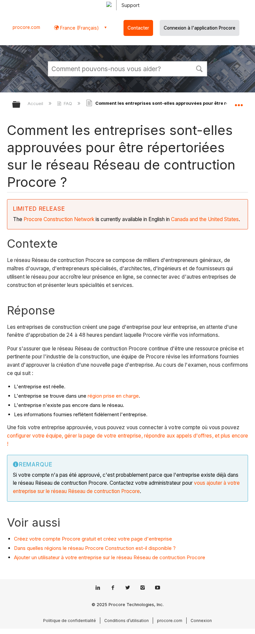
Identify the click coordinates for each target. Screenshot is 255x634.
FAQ (67, 103)
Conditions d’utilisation (126, 620)
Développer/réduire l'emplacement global (239, 102)
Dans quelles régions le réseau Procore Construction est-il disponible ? (95, 548)
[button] (199, 68)
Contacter (138, 28)
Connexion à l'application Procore (199, 28)
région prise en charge (113, 396)
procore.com (26, 27)
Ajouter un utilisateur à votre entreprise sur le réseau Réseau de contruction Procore (109, 557)
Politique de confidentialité (69, 620)
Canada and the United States (205, 219)
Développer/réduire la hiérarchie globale (20, 105)
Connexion (201, 620)
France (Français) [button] (79, 28)
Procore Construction (49, 219)
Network (84, 219)
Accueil (36, 103)
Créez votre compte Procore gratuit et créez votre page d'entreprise (93, 539)
